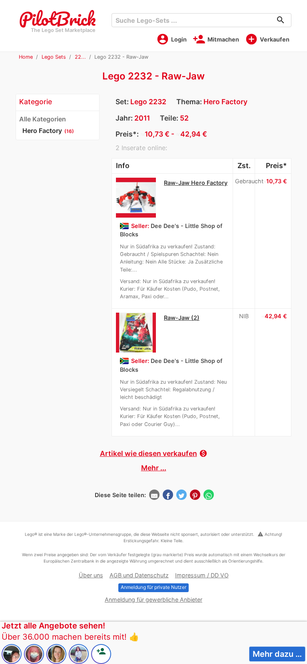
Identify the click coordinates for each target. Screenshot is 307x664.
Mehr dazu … (277, 654)
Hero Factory (225, 101)
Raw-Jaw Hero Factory (195, 182)
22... (80, 57)
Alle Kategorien (42, 119)
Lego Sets (54, 57)
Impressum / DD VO (202, 575)
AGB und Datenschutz (139, 575)
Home (26, 57)
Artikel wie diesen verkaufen (153, 453)
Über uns (91, 575)
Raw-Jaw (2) (181, 317)
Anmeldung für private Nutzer (153, 587)
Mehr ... (153, 468)
